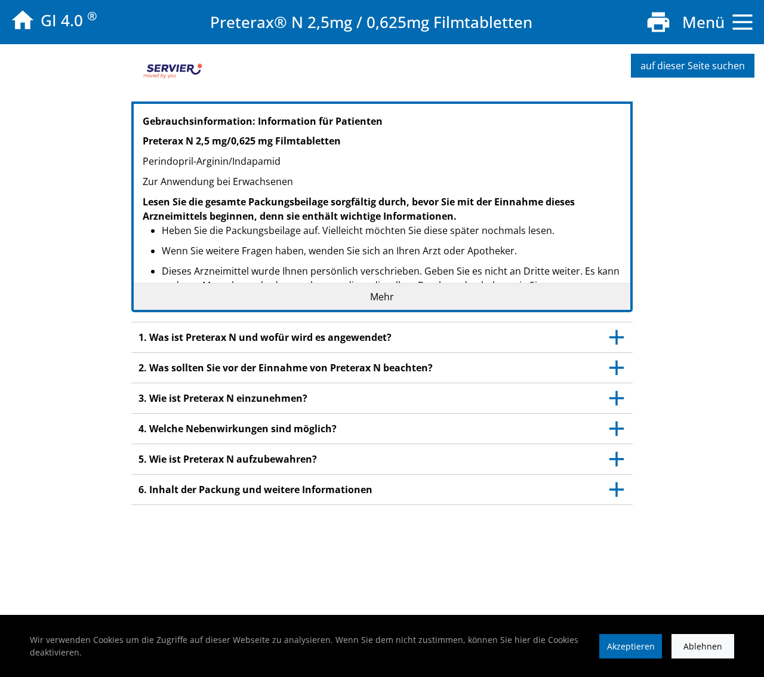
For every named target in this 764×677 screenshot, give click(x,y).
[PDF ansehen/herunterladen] (658, 22)
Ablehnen (702, 646)
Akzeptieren (631, 646)
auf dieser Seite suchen (692, 65)
